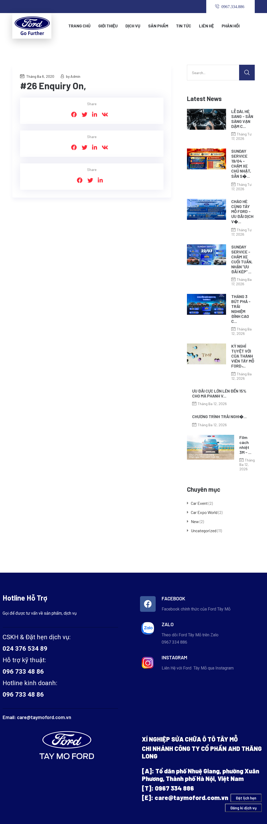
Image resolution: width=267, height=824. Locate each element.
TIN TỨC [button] (183, 25)
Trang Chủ (79, 25)
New (195, 521)
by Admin (73, 76)
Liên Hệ (206, 25)
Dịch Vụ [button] (132, 25)
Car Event (199, 503)
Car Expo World (204, 512)
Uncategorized (203, 530)
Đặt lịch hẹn (246, 798)
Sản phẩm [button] (158, 25)
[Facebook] (148, 604)
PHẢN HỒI (231, 25)
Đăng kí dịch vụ (243, 807)
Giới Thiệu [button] (108, 25)
